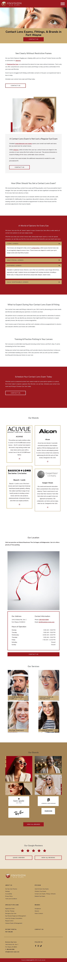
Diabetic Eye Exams (40, 896)
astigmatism (35, 248)
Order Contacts (39, 913)
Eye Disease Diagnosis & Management (15, 916)
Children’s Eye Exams (40, 891)
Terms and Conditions (11, 898)
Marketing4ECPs (30, 960)
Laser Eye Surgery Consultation (13, 918)
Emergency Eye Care (10, 913)
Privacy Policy (9, 896)
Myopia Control (9, 921)
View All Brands (33, 824)
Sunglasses (38, 908)
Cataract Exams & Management (13, 923)
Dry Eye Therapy (9, 911)
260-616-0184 (44, 620)
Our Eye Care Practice (11, 889)
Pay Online (9, 932)
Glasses (37, 911)
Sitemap (7, 891)
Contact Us (33, 39)
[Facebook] (35, 946)
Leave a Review (19, 858)
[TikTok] (41, 946)
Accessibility (8, 894)
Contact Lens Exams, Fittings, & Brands (45, 894)
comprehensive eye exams (23, 143)
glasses (18, 60)
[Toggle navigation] (63, 4)
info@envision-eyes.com (46, 622)
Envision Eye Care (12, 64)
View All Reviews (48, 858)
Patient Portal (11, 929)
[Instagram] (19, 458)
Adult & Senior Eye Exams (42, 889)
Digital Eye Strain (10, 908)
